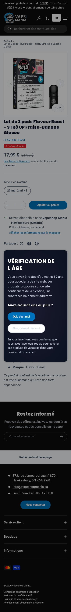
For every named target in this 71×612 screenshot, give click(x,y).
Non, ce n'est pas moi (26, 328)
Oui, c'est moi (21, 316)
